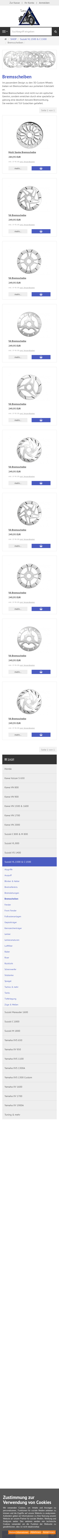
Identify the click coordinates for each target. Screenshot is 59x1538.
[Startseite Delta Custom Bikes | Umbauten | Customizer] (29, 15)
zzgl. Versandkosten (27, 161)
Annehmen (49, 1532)
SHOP (11, 759)
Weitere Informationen (18, 1532)
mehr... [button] (18, 168)
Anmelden (44, 2)
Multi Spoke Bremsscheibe (22, 152)
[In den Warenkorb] (41, 168)
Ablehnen (35, 1532)
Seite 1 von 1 (48, 110)
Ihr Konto (29, 2)
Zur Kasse (15, 2)
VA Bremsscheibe (17, 215)
